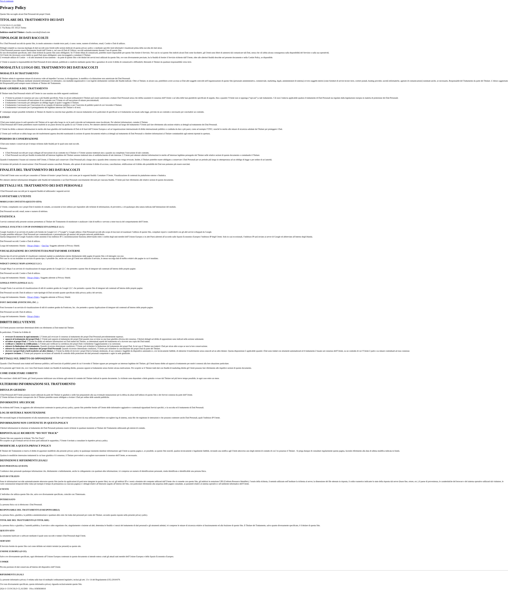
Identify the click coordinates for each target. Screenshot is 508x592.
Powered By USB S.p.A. (86, 589)
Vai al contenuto (6, 1)
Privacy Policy (33, 246)
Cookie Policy (54, 589)
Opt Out (45, 246)
